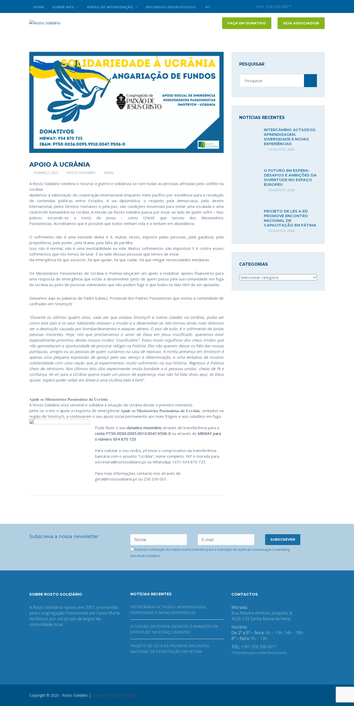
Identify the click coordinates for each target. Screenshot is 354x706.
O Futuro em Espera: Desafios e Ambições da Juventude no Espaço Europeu (290, 177)
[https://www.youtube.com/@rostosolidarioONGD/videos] (249, 666)
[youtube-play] (313, 6)
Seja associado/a (301, 23)
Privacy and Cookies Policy (114, 695)
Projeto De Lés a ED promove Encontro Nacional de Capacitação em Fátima (290, 218)
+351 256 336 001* (272, 6)
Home (38, 7)
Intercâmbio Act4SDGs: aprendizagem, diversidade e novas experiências (290, 137)
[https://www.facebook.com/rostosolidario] (233, 666)
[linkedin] (321, 6)
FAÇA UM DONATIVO (247, 23)
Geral (109, 172)
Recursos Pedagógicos (171, 7)
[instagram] (297, 6)
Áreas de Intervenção (110, 7)
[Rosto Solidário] (44, 22)
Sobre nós (63, 7)
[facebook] (305, 6)
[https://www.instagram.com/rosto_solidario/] (257, 666)
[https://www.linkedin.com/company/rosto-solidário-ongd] (241, 666)
